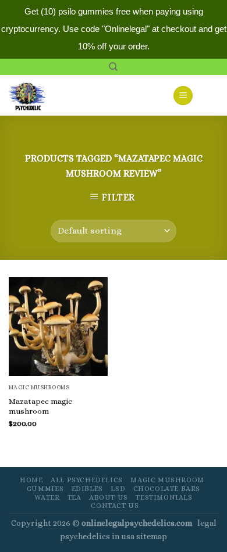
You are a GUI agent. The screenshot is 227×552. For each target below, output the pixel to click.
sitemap (151, 536)
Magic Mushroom (167, 480)
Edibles (87, 489)
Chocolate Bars (167, 489)
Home (31, 480)
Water (46, 497)
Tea (74, 497)
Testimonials (164, 497)
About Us (108, 497)
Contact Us (115, 505)
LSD (118, 489)
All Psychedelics (87, 480)
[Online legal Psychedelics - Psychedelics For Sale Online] (34, 95)
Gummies (45, 489)
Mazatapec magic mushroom (40, 406)
